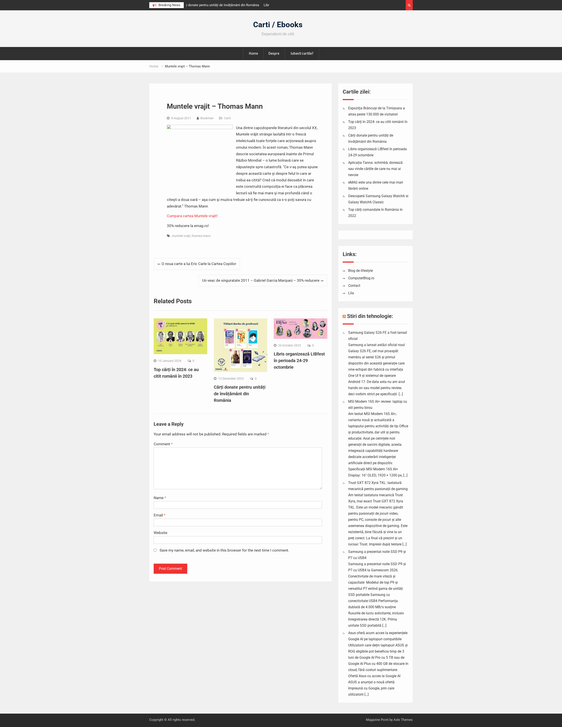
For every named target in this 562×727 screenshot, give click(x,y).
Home (253, 53)
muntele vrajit (181, 236)
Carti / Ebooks (278, 24)
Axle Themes (403, 720)
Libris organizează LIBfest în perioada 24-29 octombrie (299, 360)
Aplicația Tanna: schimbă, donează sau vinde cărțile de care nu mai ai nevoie (375, 169)
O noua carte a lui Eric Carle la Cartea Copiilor (199, 264)
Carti (227, 118)
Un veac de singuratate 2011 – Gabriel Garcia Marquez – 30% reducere (260, 280)
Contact (354, 285)
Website (160, 532)
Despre (273, 53)
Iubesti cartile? (301, 53)
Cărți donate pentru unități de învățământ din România (239, 393)
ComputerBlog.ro (361, 278)
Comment (163, 444)
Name (160, 498)
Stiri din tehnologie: (370, 316)
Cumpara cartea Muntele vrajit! (192, 216)
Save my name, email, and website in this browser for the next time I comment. (224, 550)
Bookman (207, 118)
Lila (351, 293)
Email (159, 515)
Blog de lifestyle (360, 271)
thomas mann (201, 236)
